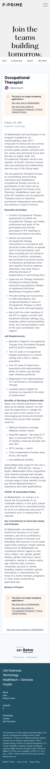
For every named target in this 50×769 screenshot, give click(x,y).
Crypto (7, 684)
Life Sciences (12, 670)
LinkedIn (6, 706)
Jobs (5, 696)
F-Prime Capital (12, 4)
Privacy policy (18, 657)
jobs (4, 60)
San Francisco (9, 722)
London (6, 719)
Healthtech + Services (18, 680)
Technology (11, 675)
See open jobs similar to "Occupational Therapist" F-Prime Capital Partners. (27, 109)
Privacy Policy (34, 762)
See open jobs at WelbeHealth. (26, 103)
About (5, 693)
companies (16, 60)
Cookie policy (31, 657)
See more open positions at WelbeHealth (25, 629)
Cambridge (8, 716)
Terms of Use (22, 762)
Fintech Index (9, 699)
